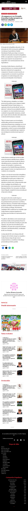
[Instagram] (17, 440)
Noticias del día (12, 13)
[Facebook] (2, 24)
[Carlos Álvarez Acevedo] (2, 21)
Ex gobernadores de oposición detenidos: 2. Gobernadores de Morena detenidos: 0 (9, 364)
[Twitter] (8, 24)
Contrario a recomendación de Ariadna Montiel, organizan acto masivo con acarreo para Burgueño (9, 340)
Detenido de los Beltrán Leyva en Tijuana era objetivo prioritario (7, 257)
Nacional (4, 13)
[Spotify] (21, 440)
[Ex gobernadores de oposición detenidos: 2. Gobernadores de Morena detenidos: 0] (19, 364)
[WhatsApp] (5, 24)
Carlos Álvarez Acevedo (9, 21)
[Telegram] (11, 24)
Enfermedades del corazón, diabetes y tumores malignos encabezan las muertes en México (9, 372)
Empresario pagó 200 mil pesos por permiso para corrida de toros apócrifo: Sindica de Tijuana (9, 348)
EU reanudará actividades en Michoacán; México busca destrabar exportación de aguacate (9, 356)
